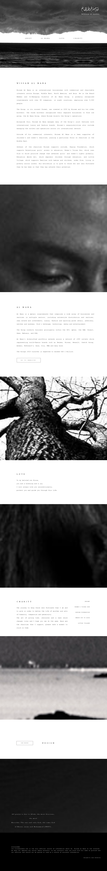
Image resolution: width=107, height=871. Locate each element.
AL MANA (45, 38)
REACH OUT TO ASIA (83, 617)
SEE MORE (25, 743)
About (28, 38)
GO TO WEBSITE (28, 360)
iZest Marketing (96, 857)
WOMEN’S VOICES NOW (82, 607)
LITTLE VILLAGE (84, 623)
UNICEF (87, 601)
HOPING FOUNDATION (83, 612)
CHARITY (78, 38)
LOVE (62, 38)
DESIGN (48, 743)
